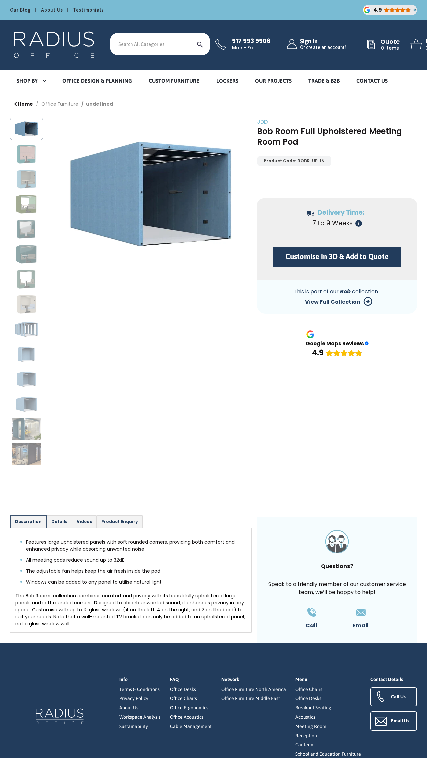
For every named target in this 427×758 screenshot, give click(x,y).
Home (25, 104)
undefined (99, 104)
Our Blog (20, 10)
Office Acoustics (187, 717)
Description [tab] (28, 521)
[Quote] (371, 45)
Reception (306, 735)
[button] (31, 81)
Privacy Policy (133, 698)
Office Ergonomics (189, 707)
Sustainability (133, 726)
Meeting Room (310, 726)
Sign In (323, 44)
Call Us (398, 696)
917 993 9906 (251, 41)
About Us (52, 10)
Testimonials (88, 10)
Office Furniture (59, 104)
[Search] (200, 44)
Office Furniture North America (253, 689)
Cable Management (191, 726)
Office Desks (183, 689)
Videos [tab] (84, 521)
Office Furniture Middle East (250, 698)
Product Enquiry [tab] (119, 521)
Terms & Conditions (139, 689)
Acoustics (305, 717)
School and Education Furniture (328, 754)
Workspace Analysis (140, 717)
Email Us (400, 720)
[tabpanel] (131, 580)
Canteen (304, 744)
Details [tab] (59, 521)
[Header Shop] (55, 44)
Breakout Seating (313, 707)
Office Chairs (183, 698)
